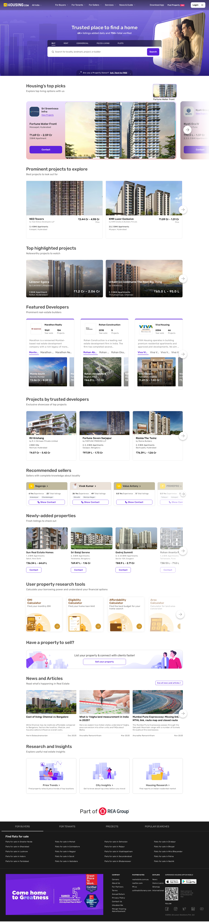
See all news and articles (169, 683)
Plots (120, 43)
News (154, 879)
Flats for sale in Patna (164, 856)
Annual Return (118, 894)
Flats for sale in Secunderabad (118, 856)
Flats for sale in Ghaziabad (17, 847)
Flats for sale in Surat (64, 856)
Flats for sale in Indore (16, 856)
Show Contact (48, 502)
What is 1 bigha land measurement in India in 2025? (104, 718)
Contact (46, 149)
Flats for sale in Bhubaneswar (117, 861)
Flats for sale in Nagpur (65, 851)
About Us (116, 883)
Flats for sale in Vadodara (66, 861)
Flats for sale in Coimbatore (67, 847)
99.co (134, 887)
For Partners (117, 887)
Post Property (176, 5)
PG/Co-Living (103, 43)
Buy (53, 43)
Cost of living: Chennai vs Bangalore (47, 716)
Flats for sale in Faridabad (17, 861)
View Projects (47, 115)
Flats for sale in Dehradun (115, 842)
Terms (115, 890)
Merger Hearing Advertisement (119, 910)
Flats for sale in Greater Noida (19, 842)
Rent (66, 43)
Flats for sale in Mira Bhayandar (168, 851)
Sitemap (156, 887)
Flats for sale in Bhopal (164, 847)
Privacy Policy (118, 898)
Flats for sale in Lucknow (17, 851)
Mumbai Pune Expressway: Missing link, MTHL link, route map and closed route (156, 718)
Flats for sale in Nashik (164, 861)
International (158, 890)
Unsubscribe (117, 905)
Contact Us (117, 901)
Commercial (82, 43)
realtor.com (137, 883)
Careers (115, 879)
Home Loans (158, 883)
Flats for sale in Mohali (65, 842)
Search (153, 51)
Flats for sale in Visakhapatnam (118, 851)
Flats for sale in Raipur (114, 847)
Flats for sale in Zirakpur (165, 842)
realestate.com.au (140, 879)
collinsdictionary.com (141, 890)
